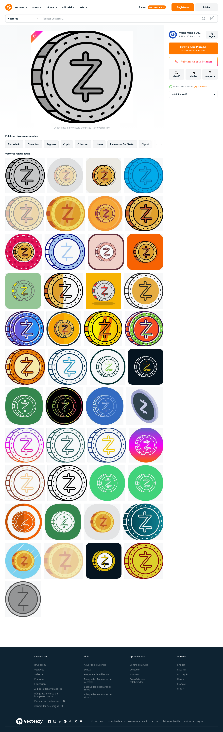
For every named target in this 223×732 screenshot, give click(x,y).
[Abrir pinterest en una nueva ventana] (65, 721)
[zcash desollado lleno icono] (143, 291)
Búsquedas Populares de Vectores (98, 681)
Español (181, 669)
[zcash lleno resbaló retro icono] (25, 367)
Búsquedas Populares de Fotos (98, 688)
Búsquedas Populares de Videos (98, 696)
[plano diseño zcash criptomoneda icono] (144, 406)
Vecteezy (39, 669)
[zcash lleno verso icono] (63, 328)
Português (183, 674)
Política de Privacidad (171, 721)
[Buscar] (204, 19)
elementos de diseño (122, 144)
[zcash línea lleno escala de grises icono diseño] (23, 599)
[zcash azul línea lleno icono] (143, 175)
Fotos (35, 7)
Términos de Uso (149, 721)
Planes (142, 7)
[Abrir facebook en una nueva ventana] (49, 721)
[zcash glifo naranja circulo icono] (23, 522)
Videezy (38, 674)
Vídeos (50, 7)
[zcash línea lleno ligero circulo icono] (65, 175)
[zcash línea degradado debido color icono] (64, 406)
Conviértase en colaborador (138, 681)
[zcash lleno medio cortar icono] (63, 291)
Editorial (67, 7)
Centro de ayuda (139, 664)
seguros (51, 144)
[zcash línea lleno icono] (65, 213)
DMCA (87, 669)
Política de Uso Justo (194, 721)
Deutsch (181, 679)
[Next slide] (158, 144)
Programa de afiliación (96, 674)
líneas (99, 144)
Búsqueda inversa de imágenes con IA (46, 695)
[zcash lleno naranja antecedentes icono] (145, 252)
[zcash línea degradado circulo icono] (146, 445)
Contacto (134, 669)
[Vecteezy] (8, 7)
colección (82, 144)
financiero (33, 144)
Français (182, 684)
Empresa (39, 679)
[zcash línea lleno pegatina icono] (23, 252)
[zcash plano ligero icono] (63, 561)
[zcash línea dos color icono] (106, 445)
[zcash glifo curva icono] (63, 522)
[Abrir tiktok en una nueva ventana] (70, 721)
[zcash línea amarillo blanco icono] (145, 367)
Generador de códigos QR (48, 706)
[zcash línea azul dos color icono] (67, 367)
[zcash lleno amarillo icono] (23, 291)
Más (82, 7)
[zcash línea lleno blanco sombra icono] (103, 175)
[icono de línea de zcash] (67, 483)
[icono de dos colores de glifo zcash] (103, 561)
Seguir (212, 36)
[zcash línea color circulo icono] (145, 483)
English (181, 664)
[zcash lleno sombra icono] (103, 291)
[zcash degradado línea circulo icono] (104, 406)
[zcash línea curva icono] (24, 406)
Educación (40, 684)
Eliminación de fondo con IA (49, 701)
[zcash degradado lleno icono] (24, 328)
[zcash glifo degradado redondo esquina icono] (143, 522)
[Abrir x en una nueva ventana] (75, 721)
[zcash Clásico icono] (143, 561)
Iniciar (206, 7)
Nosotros (135, 674)
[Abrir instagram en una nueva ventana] (54, 721)
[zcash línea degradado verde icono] (65, 445)
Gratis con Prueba (193, 48)
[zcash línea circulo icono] (107, 367)
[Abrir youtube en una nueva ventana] (81, 721)
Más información (180, 94)
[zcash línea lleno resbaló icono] (106, 252)
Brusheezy (40, 664)
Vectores (19, 7)
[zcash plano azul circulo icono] (23, 561)
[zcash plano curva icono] (102, 522)
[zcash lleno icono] (144, 328)
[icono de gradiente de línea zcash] (24, 445)
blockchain (14, 144)
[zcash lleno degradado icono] (103, 328)
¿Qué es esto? (200, 86)
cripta (66, 144)
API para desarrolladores (48, 688)
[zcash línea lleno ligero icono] (24, 213)
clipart (145, 144)
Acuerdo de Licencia (95, 664)
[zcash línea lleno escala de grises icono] (25, 175)
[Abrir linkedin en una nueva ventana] (60, 721)
